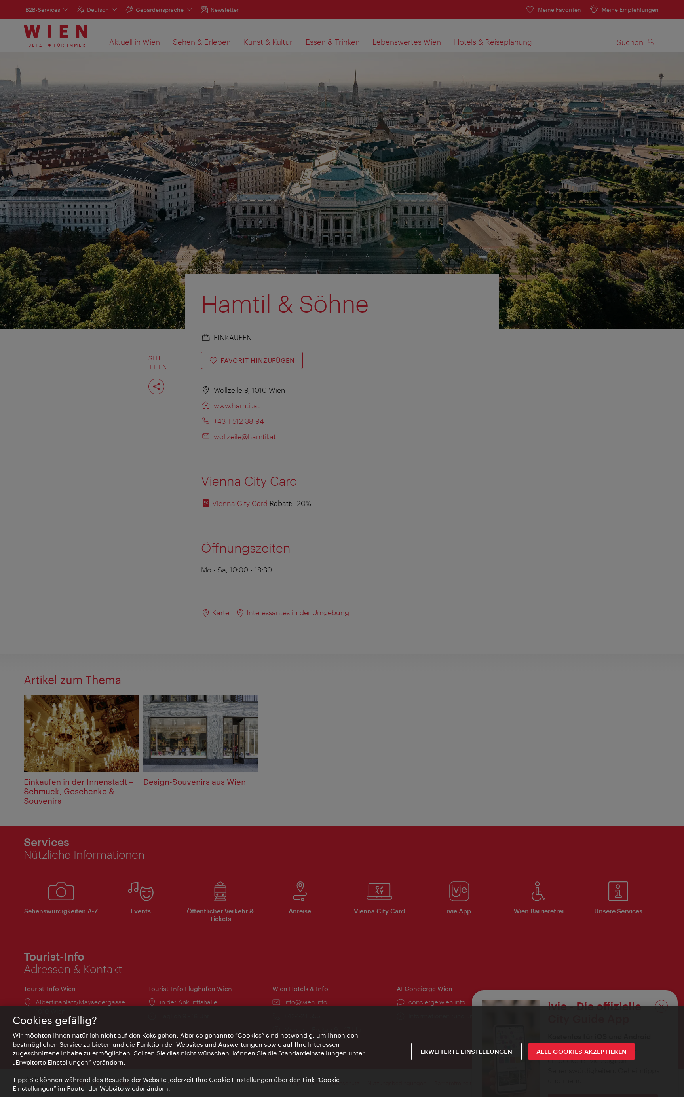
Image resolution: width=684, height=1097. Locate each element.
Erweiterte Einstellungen (466, 1051)
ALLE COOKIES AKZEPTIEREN (581, 1051)
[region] (342, 1051)
